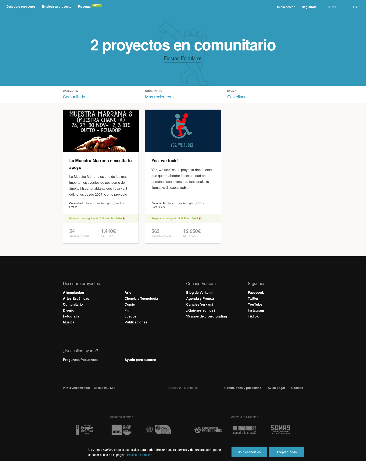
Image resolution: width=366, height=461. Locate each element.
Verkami (183, 7)
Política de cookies (139, 455)
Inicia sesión (286, 7)
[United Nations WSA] (158, 430)
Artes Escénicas (76, 298)
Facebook (256, 292)
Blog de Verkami (199, 292)
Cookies (297, 388)
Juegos (131, 316)
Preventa (84, 6)
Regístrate (309, 7)
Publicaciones (136, 322)
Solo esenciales (249, 452)
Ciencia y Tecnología (141, 298)
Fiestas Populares (183, 58)
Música (68, 322)
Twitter (253, 298)
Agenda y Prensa (200, 298)
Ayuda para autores (140, 359)
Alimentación (73, 292)
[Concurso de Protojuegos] (208, 430)
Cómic (130, 304)
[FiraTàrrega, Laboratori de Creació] (244, 429)
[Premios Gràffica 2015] (84, 430)
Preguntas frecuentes (80, 359)
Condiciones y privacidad (242, 388)
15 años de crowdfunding (206, 316)
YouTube (255, 304)
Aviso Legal (276, 388)
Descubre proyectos (21, 6)
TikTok (253, 316)
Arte (128, 292)
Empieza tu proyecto (57, 6)
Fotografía (71, 316)
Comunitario (73, 304)
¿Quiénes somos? (201, 310)
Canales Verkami (199, 304)
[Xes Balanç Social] (121, 429)
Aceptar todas (286, 452)
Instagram (256, 310)
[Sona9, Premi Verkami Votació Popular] (281, 430)
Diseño (68, 310)
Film (128, 310)
